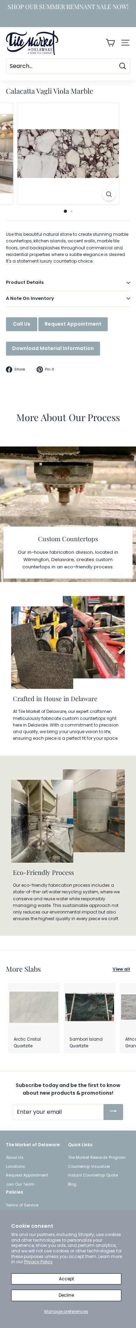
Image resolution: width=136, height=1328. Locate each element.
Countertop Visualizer (89, 1166)
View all (121, 969)
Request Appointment (73, 323)
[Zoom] (108, 194)
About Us (14, 1157)
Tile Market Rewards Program (97, 1157)
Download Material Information (53, 348)
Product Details (25, 282)
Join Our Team (20, 1184)
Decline (66, 1295)
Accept (66, 1279)
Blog (72, 1184)
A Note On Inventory (30, 298)
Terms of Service (22, 1205)
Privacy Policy (38, 1262)
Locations (15, 1166)
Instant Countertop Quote (93, 1175)
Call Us (21, 323)
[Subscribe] (113, 1112)
